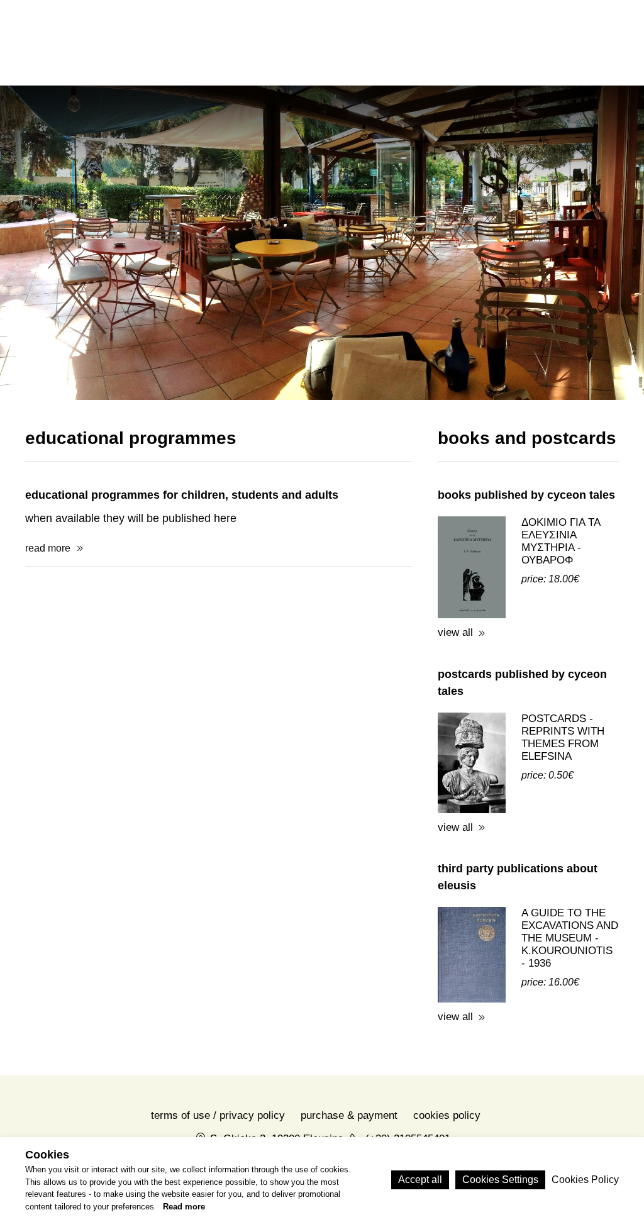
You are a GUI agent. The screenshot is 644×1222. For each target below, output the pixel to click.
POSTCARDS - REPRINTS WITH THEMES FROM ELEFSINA (562, 737)
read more (47, 548)
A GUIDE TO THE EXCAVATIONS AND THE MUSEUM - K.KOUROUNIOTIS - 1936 (569, 938)
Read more (184, 1206)
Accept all (420, 1179)
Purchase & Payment (349, 1115)
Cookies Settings (500, 1179)
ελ (523, 42)
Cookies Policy (446, 1115)
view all (455, 632)
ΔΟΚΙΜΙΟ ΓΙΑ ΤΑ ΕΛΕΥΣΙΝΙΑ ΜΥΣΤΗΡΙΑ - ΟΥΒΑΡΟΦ (560, 541)
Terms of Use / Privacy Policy (218, 1115)
